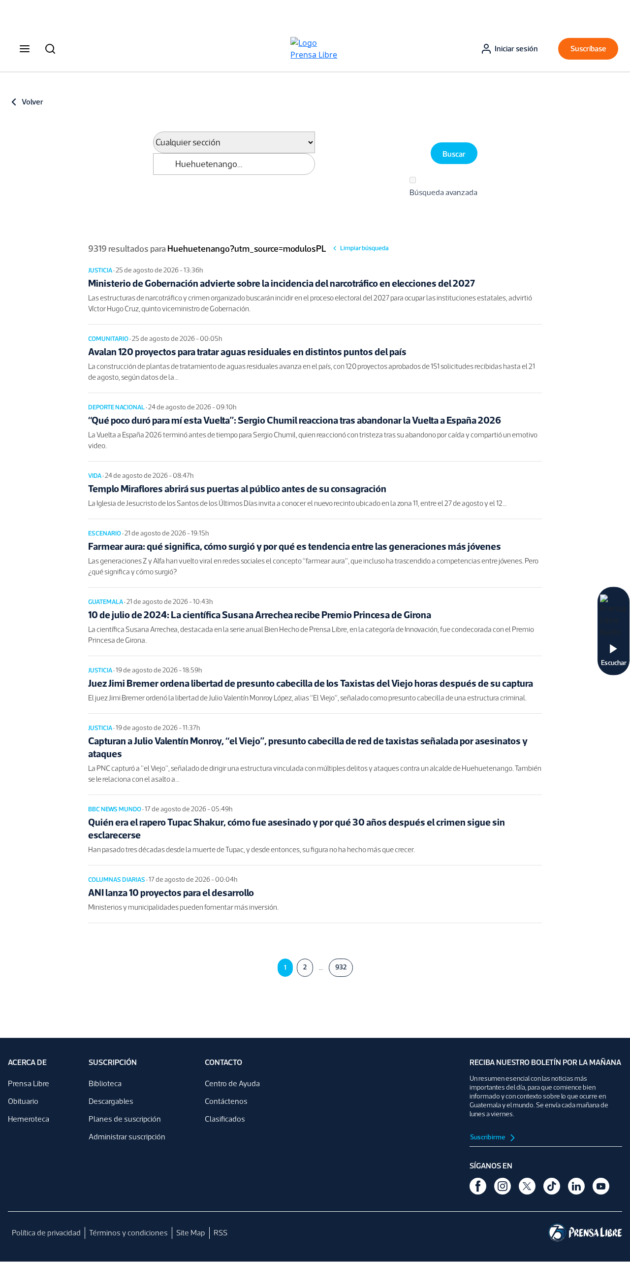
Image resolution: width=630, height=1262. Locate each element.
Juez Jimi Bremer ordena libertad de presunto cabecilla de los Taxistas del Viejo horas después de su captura (310, 683)
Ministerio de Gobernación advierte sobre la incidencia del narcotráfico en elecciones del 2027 (281, 283)
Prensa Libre (28, 1083)
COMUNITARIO (108, 338)
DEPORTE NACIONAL (117, 407)
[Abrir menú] (24, 49)
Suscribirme (488, 1137)
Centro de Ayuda (232, 1083)
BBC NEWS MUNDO (115, 809)
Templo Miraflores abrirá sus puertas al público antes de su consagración (237, 489)
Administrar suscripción (127, 1136)
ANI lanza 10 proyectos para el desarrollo (171, 892)
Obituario (23, 1101)
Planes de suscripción (125, 1119)
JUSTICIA (100, 270)
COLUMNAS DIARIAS (117, 879)
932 (340, 967)
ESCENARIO (105, 533)
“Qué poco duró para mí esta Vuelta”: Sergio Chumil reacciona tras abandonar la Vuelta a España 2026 (294, 420)
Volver (32, 101)
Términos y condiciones (128, 1232)
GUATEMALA (106, 601)
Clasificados (225, 1119)
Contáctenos (226, 1101)
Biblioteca (105, 1083)
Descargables (111, 1101)
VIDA (95, 475)
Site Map (190, 1232)
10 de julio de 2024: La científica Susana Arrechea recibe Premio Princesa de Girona (259, 615)
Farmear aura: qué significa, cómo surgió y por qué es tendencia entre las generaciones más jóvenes (294, 546)
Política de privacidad (46, 1232)
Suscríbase (588, 48)
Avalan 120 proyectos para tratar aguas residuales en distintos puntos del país (247, 352)
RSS (220, 1232)
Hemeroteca (28, 1119)
